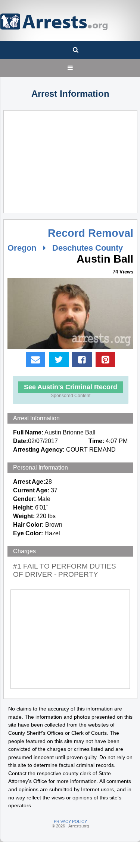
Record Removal (90, 233)
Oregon (21, 248)
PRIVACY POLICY (70, 821)
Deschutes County (87, 248)
